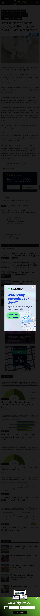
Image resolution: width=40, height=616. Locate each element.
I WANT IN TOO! (20, 612)
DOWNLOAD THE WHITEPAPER (13, 315)
